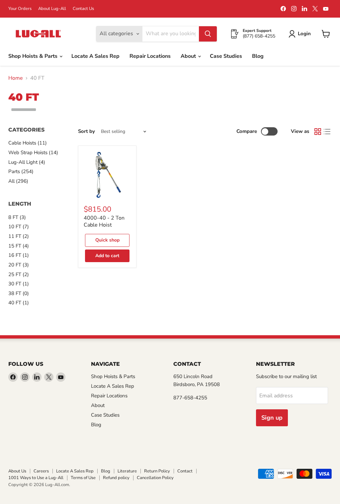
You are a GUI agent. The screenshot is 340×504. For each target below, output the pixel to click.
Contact (185, 471)
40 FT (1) (18, 302)
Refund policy (116, 478)
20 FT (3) (18, 264)
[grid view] (317, 131)
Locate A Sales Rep (95, 56)
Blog (258, 56)
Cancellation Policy (155, 478)
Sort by (86, 131)
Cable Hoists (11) (27, 143)
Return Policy (157, 471)
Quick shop (107, 240)
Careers (41, 471)
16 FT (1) (18, 255)
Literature (127, 471)
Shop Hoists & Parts (33, 56)
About (189, 56)
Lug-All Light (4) (26, 162)
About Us (17, 471)
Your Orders (20, 8)
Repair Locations (150, 56)
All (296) (18, 181)
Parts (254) (21, 171)
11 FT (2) (18, 236)
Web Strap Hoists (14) (33, 152)
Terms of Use (83, 478)
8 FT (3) (17, 217)
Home (15, 78)
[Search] (208, 34)
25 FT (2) (18, 274)
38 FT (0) (18, 293)
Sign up (272, 418)
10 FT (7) (18, 226)
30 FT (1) (18, 283)
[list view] (327, 131)
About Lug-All (52, 8)
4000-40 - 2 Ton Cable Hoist (104, 221)
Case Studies (226, 56)
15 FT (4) (18, 246)
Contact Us (83, 8)
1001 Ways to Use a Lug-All (35, 478)
